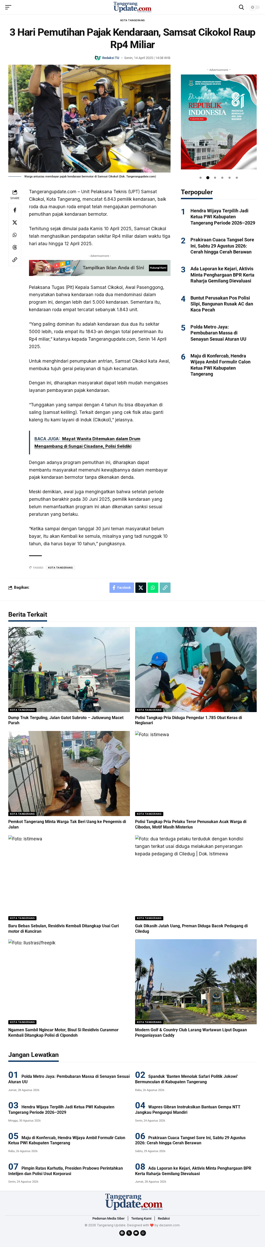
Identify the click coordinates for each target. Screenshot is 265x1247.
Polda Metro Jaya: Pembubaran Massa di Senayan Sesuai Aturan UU (218, 333)
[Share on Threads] (15, 247)
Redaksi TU (110, 58)
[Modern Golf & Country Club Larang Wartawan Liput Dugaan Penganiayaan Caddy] (196, 981)
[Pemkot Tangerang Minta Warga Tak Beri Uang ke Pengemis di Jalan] (69, 773)
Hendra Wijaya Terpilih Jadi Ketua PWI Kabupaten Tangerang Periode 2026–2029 (222, 217)
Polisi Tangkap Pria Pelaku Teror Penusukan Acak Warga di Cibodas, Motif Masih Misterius (190, 824)
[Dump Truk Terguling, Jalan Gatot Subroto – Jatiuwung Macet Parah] (69, 669)
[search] (241, 7)
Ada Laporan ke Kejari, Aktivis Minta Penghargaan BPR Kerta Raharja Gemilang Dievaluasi (222, 274)
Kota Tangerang (132, 20)
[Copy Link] (15, 259)
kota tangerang (60, 567)
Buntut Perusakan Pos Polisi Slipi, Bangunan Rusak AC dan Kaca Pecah (221, 304)
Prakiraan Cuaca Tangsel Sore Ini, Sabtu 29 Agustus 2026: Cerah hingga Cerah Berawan (222, 246)
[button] (200, 178)
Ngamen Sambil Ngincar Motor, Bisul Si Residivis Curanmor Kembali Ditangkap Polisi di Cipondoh (63, 1032)
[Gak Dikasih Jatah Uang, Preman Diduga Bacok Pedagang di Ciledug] (196, 877)
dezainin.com (169, 1225)
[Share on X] (15, 222)
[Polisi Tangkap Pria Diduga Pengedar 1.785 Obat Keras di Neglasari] (196, 669)
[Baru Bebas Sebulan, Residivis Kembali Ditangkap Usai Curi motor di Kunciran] (69, 877)
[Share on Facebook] (15, 210)
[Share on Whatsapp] (15, 235)
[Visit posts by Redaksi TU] (98, 58)
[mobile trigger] (9, 7)
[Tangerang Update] (132, 7)
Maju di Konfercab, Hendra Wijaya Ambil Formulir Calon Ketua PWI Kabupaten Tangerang (66, 1140)
